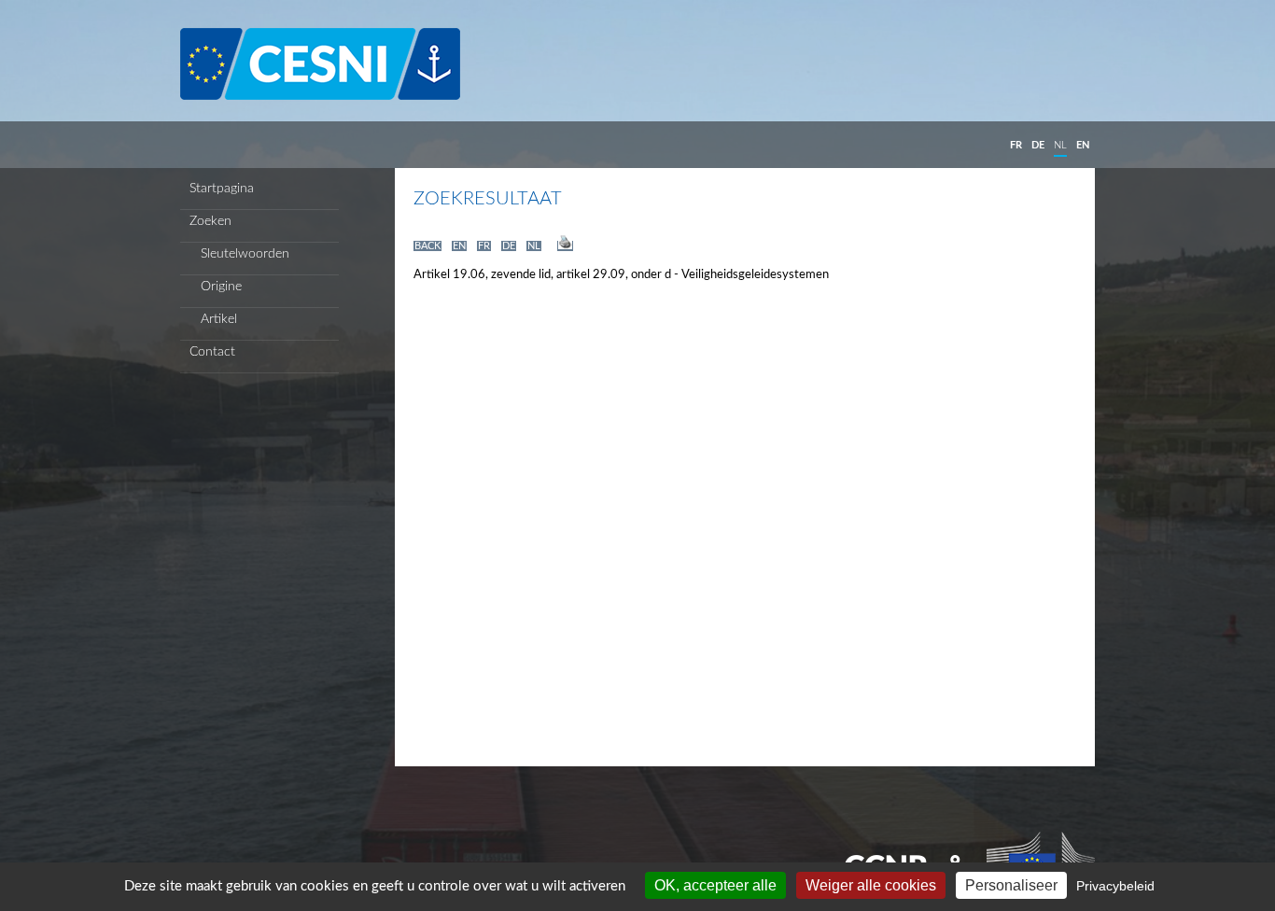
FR (1016, 145)
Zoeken (210, 221)
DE (1037, 145)
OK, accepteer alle (715, 885)
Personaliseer (1011, 885)
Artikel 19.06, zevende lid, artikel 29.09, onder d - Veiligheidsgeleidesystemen (621, 275)
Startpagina (221, 188)
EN (1082, 145)
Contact (212, 351)
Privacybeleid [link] (1115, 885)
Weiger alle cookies (871, 885)
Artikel (213, 319)
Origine (215, 286)
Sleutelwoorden (239, 253)
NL (1060, 145)
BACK (427, 246)
